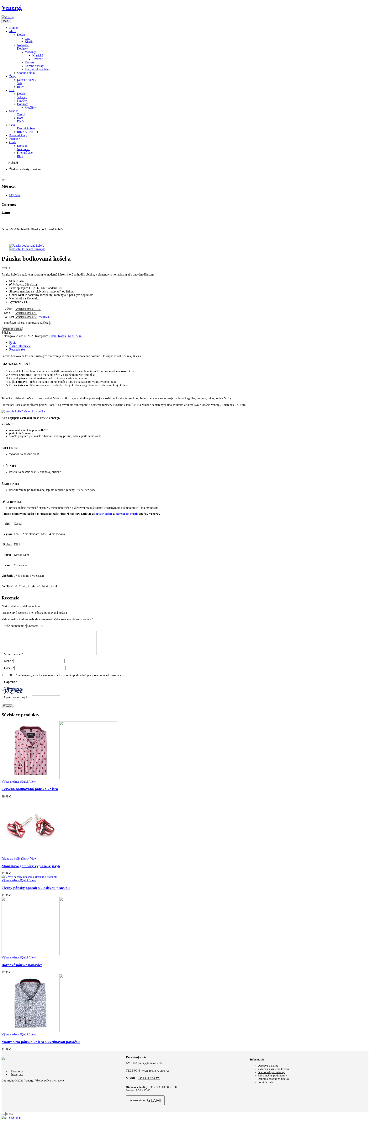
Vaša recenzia (13, 654)
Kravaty (29, 62)
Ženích (21, 114)
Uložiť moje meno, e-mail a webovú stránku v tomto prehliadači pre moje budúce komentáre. (65, 675)
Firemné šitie (25, 152)
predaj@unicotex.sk (149, 1063)
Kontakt (22, 145)
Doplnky (22, 48)
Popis (12, 342)
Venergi (12, 7)
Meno (8, 660)
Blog (20, 156)
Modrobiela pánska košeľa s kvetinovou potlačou (41, 1042)
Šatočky (22, 97)
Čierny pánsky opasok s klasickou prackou (36, 888)
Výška (8, 308)
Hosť (20, 118)
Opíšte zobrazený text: (17, 697)
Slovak (17, 1117)
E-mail (9, 668)
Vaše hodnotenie (15, 625)
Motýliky (30, 52)
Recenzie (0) (17, 349)
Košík (13, 162)
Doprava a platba (268, 1065)
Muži (14, 229)
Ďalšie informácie (20, 346)
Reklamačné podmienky (272, 1075)
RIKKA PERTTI (27, 131)
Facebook (17, 1071)
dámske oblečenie (126, 513)
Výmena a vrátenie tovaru (273, 1068)
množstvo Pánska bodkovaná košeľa (26, 322)
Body (20, 86)
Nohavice (23, 45)
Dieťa (20, 121)
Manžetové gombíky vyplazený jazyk (31, 866)
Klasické (37, 55)
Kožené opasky (34, 65)
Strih (7, 312)
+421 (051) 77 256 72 (155, 1070)
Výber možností (11, 781)
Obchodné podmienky (271, 1072)
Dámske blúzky (26, 79)
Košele (21, 34)
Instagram (17, 1074)
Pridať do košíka (12, 328)
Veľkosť (9, 317)
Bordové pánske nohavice (22, 965)
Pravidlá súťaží (267, 1082)
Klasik (29, 41)
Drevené (37, 59)
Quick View (28, 781)
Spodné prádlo (26, 72)
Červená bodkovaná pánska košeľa (30, 789)
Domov (6, 229)
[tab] (188, 342)
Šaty (19, 83)
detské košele (103, 513)
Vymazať (44, 316)
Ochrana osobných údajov (273, 1078)
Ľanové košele (26, 128)
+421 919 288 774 (149, 1078)
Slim (27, 38)
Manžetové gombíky (37, 69)
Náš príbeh (23, 149)
